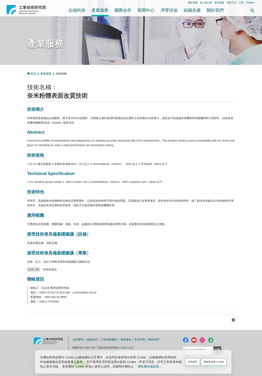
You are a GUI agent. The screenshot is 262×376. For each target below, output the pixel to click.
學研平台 (231, 2)
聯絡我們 (153, 339)
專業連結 (125, 339)
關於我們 (215, 10)
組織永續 (192, 10)
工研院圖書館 (109, 339)
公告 (241, 2)
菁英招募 (219, 2)
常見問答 (139, 339)
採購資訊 (92, 339)
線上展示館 (206, 2)
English (250, 2)
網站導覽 (193, 2)
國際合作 (122, 10)
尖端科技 (76, 10)
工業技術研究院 (28, 9)
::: (7, 2)
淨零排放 (169, 10)
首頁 (33, 73)
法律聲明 (77, 339)
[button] (252, 10)
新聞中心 (146, 10)
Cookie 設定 (126, 347)
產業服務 (99, 10)
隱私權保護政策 (148, 366)
